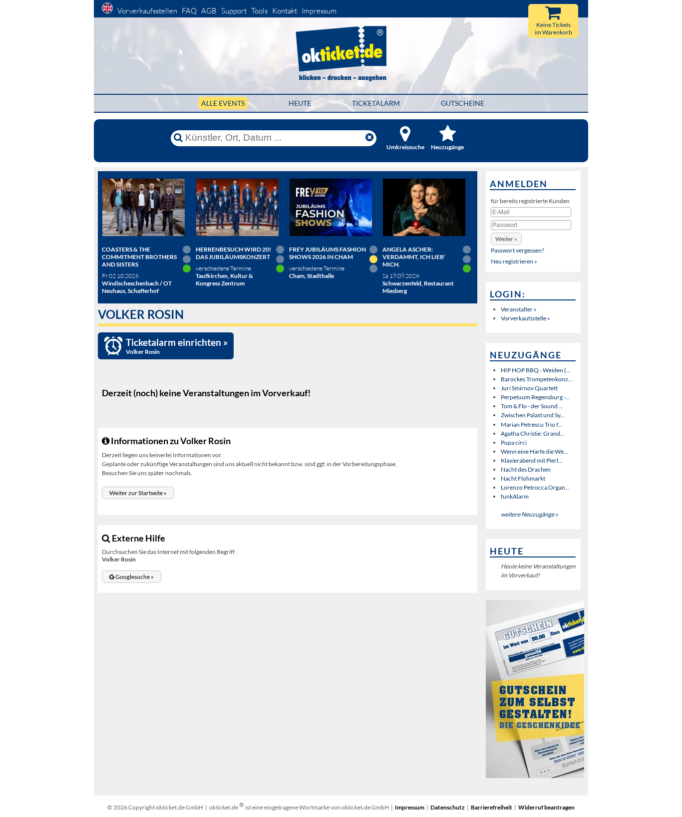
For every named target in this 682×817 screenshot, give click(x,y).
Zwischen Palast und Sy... (533, 415)
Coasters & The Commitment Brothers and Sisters (139, 257)
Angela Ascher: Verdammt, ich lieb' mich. (413, 257)
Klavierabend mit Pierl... (532, 460)
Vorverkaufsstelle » (525, 318)
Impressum (319, 10)
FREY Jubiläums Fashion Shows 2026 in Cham (327, 253)
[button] (138, 493)
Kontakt (284, 10)
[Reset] (369, 137)
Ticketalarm (376, 103)
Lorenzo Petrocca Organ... (535, 487)
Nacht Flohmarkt (523, 478)
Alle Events (223, 103)
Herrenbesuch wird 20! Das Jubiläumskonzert (233, 253)
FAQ (189, 10)
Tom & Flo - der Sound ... (532, 406)
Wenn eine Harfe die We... (534, 451)
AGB (209, 10)
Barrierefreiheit (491, 807)
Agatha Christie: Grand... (533, 433)
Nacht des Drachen (526, 469)
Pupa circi (514, 442)
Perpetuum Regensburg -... (535, 397)
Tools (259, 10)
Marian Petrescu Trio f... (531, 424)
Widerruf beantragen (546, 807)
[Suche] (178, 137)
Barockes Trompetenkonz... (537, 379)
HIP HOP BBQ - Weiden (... (536, 370)
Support (234, 10)
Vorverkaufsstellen (147, 10)
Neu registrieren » (514, 261)
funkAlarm (515, 496)
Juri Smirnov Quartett (529, 388)
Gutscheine (462, 103)
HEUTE (300, 103)
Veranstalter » (519, 309)
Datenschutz (447, 807)
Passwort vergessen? (517, 250)
